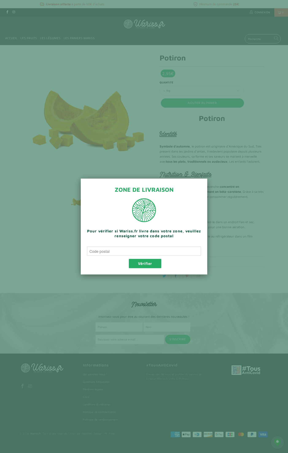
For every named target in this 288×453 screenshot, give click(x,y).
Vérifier (145, 263)
